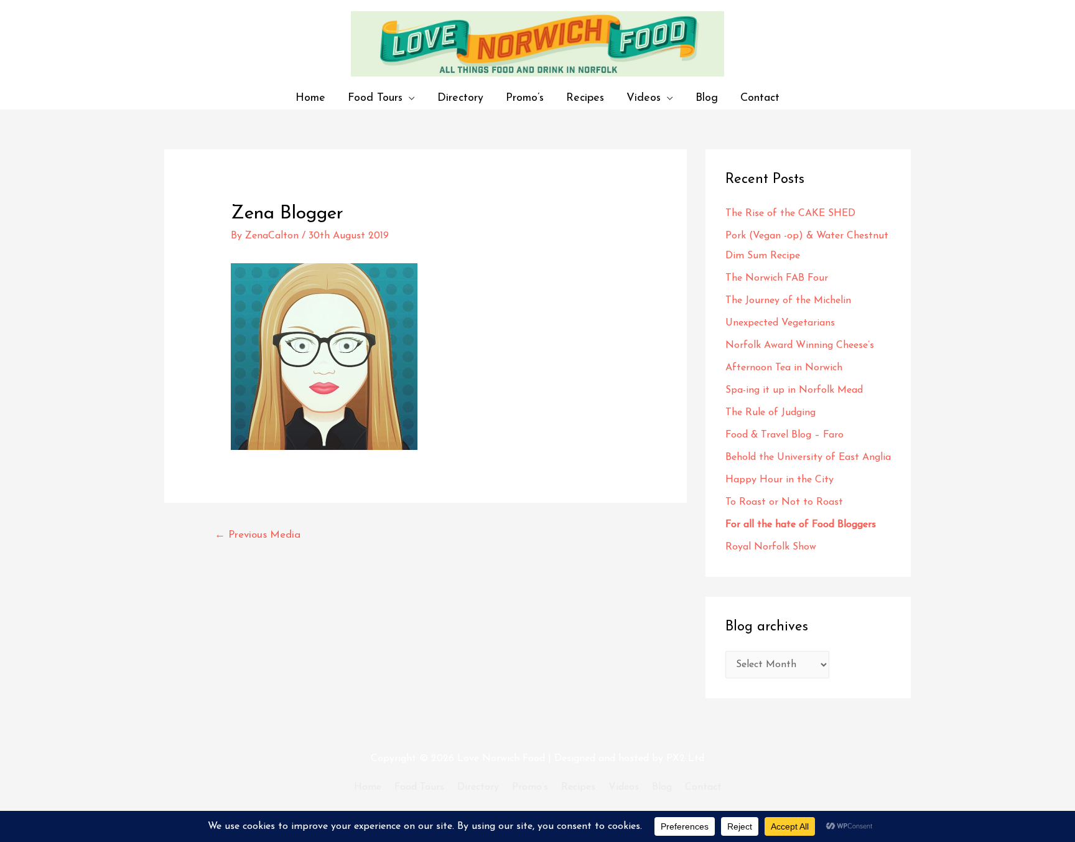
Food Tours (375, 98)
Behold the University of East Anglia (808, 457)
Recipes (585, 98)
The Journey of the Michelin (788, 301)
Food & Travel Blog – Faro (784, 435)
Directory (460, 98)
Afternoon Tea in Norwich (783, 368)
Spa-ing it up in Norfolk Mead (794, 390)
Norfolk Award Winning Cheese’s (799, 345)
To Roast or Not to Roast (784, 502)
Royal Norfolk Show (770, 547)
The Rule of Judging (772, 413)
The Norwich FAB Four (778, 278)
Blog (707, 98)
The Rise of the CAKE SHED (790, 213)
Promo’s (525, 98)
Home (310, 98)
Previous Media (257, 535)
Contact (759, 98)
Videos (643, 98)
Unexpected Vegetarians (781, 323)
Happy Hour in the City (782, 480)
